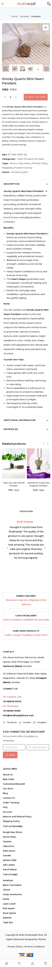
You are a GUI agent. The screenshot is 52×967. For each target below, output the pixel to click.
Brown (13, 163)
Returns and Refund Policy (17, 816)
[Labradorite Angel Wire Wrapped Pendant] (38, 463)
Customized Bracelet (14, 784)
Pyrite (6, 899)
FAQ (5, 807)
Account (7, 812)
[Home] (6, 963)
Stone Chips (9, 837)
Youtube (27, 722)
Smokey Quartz (19, 172)
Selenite (7, 917)
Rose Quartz (9, 913)
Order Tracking (11, 802)
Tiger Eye (8, 922)
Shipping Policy (11, 821)
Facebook (12, 722)
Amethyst (8, 880)
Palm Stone (9, 851)
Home (14, 16)
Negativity (7, 167)
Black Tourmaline (12, 885)
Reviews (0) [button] (11, 429)
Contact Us (9, 798)
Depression (24, 163)
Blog (5, 793)
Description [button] (11, 183)
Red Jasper (9, 908)
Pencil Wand (9, 869)
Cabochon (8, 846)
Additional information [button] (20, 420)
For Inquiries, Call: (12, 696)
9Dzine (42, 939)
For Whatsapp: (11, 706)
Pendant (36, 16)
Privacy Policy (15, 946)
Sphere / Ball (9, 860)
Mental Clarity (39, 163)
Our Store (8, 788)
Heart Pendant (25, 159)
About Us (8, 774)
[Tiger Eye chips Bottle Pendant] (13, 463)
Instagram (42, 722)
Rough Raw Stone (12, 832)
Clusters (7, 841)
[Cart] (45, 963)
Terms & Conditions (34, 946)
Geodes (7, 855)
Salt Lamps (9, 865)
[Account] (32, 963)
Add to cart (37, 97)
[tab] (26, 184)
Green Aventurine (12, 894)
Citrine (6, 889)
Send (12, 755)
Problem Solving (23, 167)
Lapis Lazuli (9, 903)
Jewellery (24, 16)
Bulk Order (8, 779)
